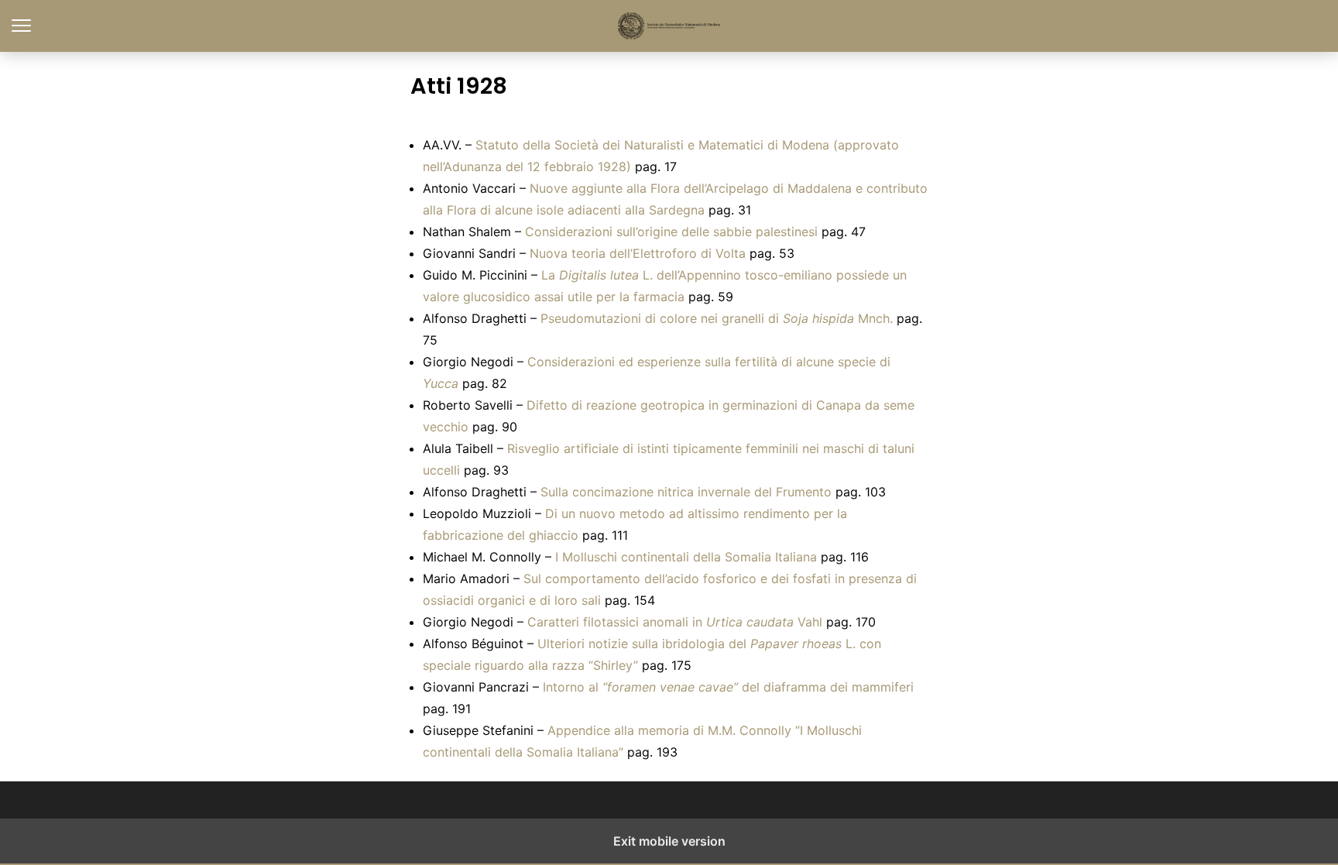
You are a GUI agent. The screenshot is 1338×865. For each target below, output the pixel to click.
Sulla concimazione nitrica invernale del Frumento (686, 491)
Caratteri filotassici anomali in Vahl (674, 622)
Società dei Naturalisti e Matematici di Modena (669, 25)
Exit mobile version (669, 841)
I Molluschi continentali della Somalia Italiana (686, 557)
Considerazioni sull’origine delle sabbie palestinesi (671, 231)
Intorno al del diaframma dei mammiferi (728, 687)
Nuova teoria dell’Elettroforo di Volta (638, 253)
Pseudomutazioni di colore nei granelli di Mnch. (716, 318)
